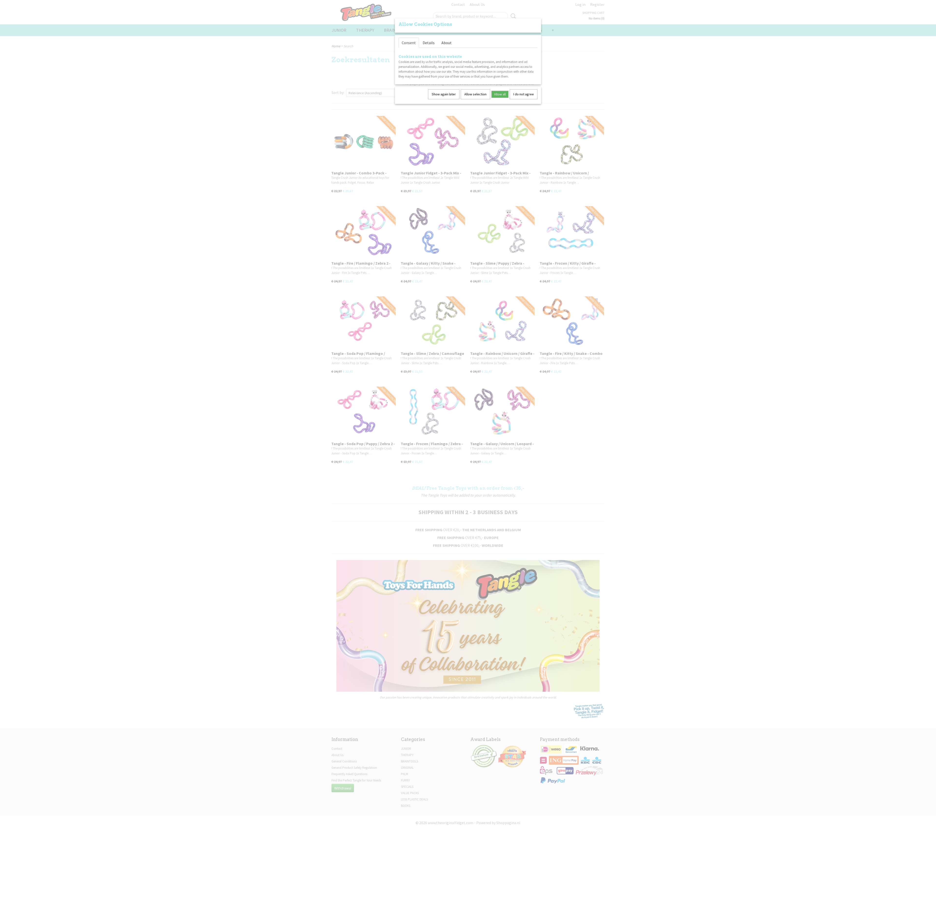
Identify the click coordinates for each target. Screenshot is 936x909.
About (446, 42)
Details (429, 42)
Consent (409, 42)
